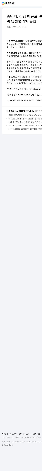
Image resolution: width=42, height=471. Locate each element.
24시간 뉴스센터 (25, 434)
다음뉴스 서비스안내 (9, 434)
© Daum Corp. (7, 445)
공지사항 (36, 434)
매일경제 (9, 3)
